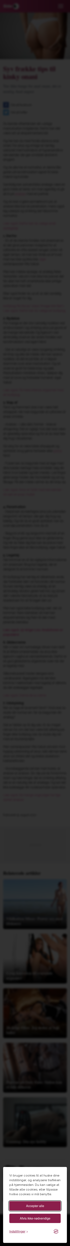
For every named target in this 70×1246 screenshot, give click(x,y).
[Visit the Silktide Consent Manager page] (56, 1231)
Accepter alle (35, 1206)
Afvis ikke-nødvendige (35, 1218)
